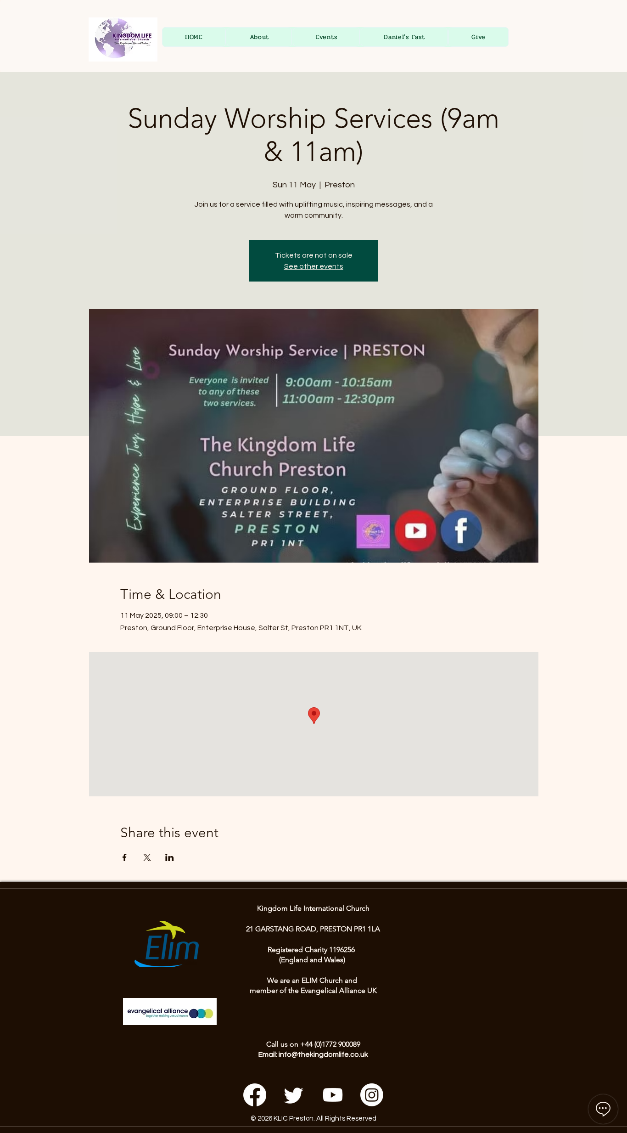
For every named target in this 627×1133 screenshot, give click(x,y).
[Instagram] (371, 1094)
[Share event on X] (147, 857)
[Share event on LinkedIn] (169, 857)
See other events (313, 266)
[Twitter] (293, 1094)
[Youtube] (332, 1094)
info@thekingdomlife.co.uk (323, 1054)
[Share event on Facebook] (124, 857)
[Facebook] (254, 1094)
